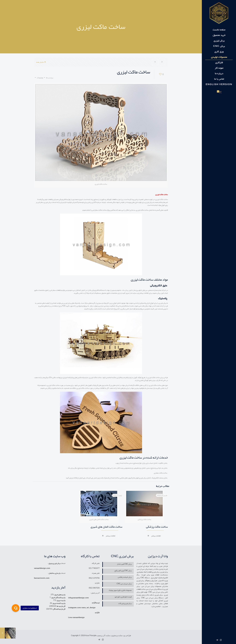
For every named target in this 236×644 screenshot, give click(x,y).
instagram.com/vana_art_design (81, 607)
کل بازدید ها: (60, 606)
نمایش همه (40, 62)
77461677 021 (94, 568)
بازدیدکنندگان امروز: (58, 597)
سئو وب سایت (111, 635)
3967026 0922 (94, 588)
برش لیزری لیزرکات (125, 603)
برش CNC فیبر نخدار (124, 564)
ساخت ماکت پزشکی (157, 527)
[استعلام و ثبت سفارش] (15, 608)
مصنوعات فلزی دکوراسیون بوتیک (120, 590)
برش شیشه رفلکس (125, 577)
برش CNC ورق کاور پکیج (123, 570)
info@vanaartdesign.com (78, 598)
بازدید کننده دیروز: (58, 603)
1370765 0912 (94, 578)
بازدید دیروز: (60, 600)
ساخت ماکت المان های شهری (106, 527)
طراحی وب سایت (124, 635)
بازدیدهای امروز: (59, 594)
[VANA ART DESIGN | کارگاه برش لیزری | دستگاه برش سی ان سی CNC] (219, 13)
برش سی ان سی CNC (124, 583)
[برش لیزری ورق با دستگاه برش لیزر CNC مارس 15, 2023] (8, 633)
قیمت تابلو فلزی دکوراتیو (123, 597)
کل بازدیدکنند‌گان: (58, 609)
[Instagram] (220, 640)
